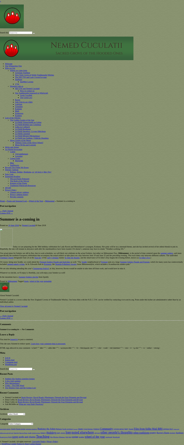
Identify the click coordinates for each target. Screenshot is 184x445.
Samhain (179, 433)
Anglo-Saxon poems (18, 429)
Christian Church (7, 258)
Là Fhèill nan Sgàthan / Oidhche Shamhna (32, 138)
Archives (3, 414)
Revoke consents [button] (16, 197)
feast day (38, 258)
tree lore (68, 437)
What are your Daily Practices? (31, 404)
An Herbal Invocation (13, 149)
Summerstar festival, (41, 268)
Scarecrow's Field (6, 437)
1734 (17, 84)
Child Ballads (88, 429)
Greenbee (19, 107)
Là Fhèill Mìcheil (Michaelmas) (27, 136)
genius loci (168, 429)
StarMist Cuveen (26, 82)
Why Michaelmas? (12, 383)
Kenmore (47, 264)
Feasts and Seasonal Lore (17, 201)
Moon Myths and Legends (25, 145)
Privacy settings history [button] (19, 194)
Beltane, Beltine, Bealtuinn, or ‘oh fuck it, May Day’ (31, 172)
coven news (119, 429)
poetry (153, 432)
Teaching (43, 436)
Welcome (8, 64)
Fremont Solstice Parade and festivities (55, 262)
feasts (26, 281)
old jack (97, 433)
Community (106, 428)
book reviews (67, 429)
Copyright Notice (39, 441)
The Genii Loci (26, 97)
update (75, 436)
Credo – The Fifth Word (14, 385)
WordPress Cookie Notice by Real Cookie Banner (21, 444)
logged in (14, 339)
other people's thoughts (116, 432)
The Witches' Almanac (57, 437)
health (30, 433)
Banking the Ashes (47, 428)
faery (126, 429)
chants (80, 429)
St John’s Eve (144, 258)
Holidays (51, 432)
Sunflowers (14, 165)
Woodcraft (116, 437)
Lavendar (19, 156)
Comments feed (11, 362)
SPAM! (8, 188)
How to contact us (27, 91)
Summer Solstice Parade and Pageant (134, 262)
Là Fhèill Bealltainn (23, 129)
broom (75, 429)
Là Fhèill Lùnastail (22, 134)
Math (17, 111)
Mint (12, 163)
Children (96, 429)
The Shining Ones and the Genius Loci (20, 388)
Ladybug (18, 104)
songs (15, 436)
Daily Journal (6, 211)
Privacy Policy (11, 190)
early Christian (53, 258)
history (43, 433)
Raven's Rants (163, 432)
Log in (7, 358)
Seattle (84, 262)
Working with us (16, 86)
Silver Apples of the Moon (20, 140)
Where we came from (18, 70)
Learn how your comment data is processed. (48, 344)
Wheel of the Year (36, 201)
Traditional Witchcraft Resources (23, 185)
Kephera (18, 116)
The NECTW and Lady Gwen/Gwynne (31, 77)
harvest (16, 433)
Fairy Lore (9, 174)
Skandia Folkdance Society (66, 264)
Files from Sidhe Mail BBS (148, 428)
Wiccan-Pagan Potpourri (19, 179)
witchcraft (108, 437)
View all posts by (14, 306)
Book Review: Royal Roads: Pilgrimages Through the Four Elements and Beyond (53, 397)
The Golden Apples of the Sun (22, 120)
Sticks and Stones (12, 147)
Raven (17, 100)
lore (68, 432)
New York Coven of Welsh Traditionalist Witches (34, 75)
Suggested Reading (12, 176)
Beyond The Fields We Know (17, 167)
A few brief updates (13, 381)
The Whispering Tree (13, 66)
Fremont (104, 262)
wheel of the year (36, 281)
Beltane (59, 429)
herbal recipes (36, 433)
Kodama (18, 109)
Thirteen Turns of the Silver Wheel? (29, 143)
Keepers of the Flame (18, 183)
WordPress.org (11, 364)
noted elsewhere (82, 432)
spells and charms (27, 436)
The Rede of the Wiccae (19, 181)
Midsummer (50, 201)
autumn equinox (31, 429)
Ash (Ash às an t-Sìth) (24, 102)
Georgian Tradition (22, 73)
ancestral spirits (5, 429)
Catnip (12, 152)
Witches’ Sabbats (11, 170)
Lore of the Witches (13, 118)
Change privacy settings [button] (19, 192)
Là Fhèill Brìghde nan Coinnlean (28, 125)
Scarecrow (19, 113)
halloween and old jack (6, 433)
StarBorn (18, 79)
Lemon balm (15, 158)
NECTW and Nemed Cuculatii (27, 88)
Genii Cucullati (26, 95)
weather (81, 437)
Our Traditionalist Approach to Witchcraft (31, 93)
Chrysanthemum (21, 154)
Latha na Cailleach (22, 127)
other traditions (141, 432)
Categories (4, 424)
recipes (172, 433)
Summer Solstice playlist (28, 277)
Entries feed (9, 360)
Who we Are (10, 68)
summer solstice (167, 253)
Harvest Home (23, 433)
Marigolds (19, 161)
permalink (48, 281)
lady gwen (61, 433)
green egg (176, 429)
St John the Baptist (72, 258)
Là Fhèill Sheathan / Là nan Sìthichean (30, 131)
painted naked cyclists (16, 264)
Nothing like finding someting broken (20, 379)
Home (2, 201)
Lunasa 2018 (6, 213)
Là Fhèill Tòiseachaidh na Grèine (28, 122)
